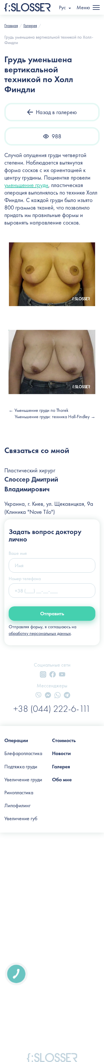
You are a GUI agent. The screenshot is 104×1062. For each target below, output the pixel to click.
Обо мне (62, 779)
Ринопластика (18, 792)
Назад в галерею (56, 112)
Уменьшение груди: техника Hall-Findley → (55, 417)
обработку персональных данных (40, 633)
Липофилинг (17, 805)
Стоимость (64, 740)
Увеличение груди (23, 779)
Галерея (61, 766)
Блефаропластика (23, 753)
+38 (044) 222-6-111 (52, 709)
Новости (61, 753)
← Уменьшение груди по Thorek (38, 410)
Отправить (52, 613)
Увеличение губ (20, 818)
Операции (16, 740)
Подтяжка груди (20, 766)
